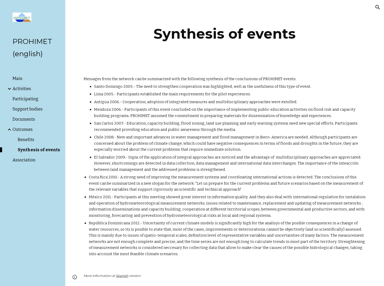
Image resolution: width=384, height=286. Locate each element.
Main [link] (17, 78)
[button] (377, 7)
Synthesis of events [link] (39, 149)
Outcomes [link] (23, 129)
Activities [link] (22, 88)
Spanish (122, 276)
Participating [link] (25, 98)
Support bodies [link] (28, 109)
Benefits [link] (26, 139)
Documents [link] (24, 119)
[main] (225, 34)
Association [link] (24, 159)
